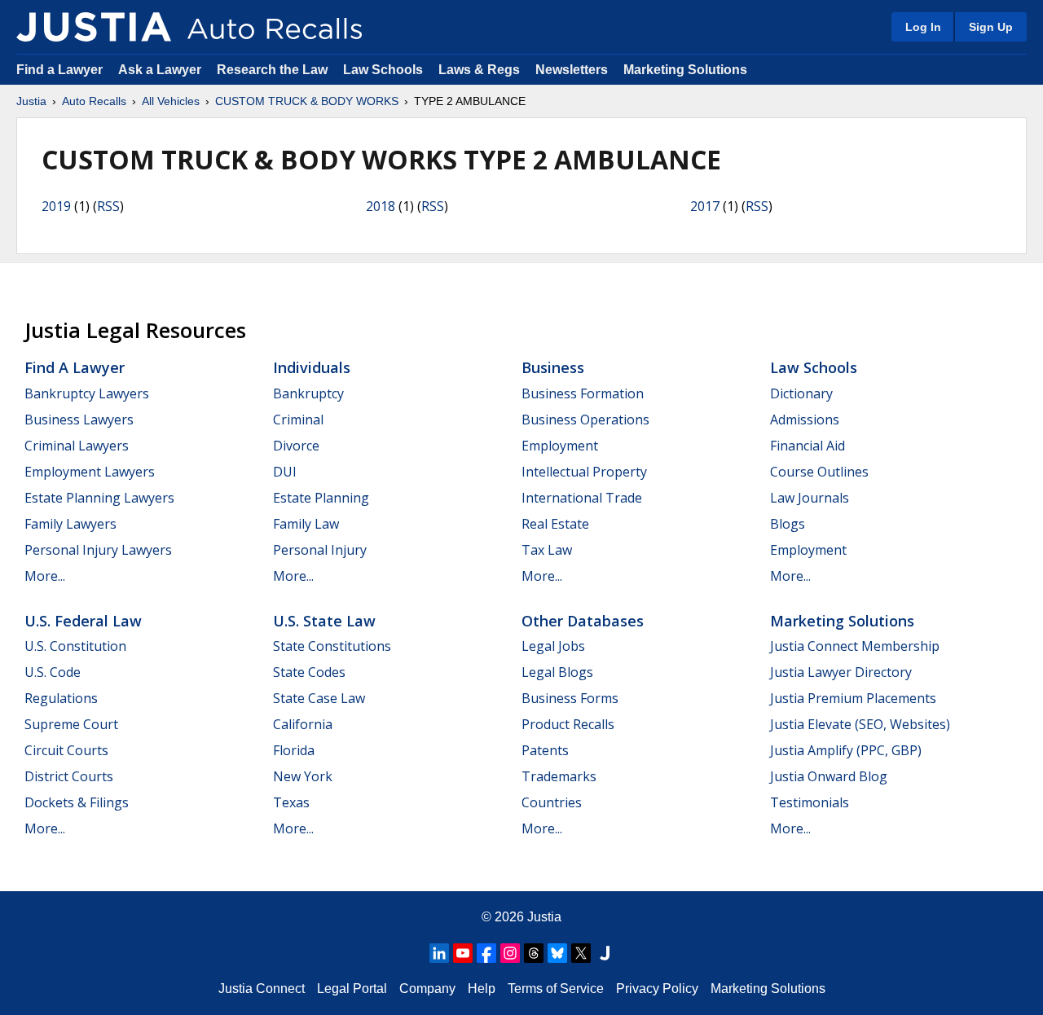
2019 (56, 206)
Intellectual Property (584, 472)
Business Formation (583, 393)
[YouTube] (463, 953)
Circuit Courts (66, 750)
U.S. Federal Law (83, 621)
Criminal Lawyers (76, 446)
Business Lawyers (79, 419)
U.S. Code (52, 672)
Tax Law (547, 550)
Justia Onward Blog (828, 776)
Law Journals (809, 498)
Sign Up (991, 26)
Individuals (311, 367)
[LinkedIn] (439, 953)
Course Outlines (819, 472)
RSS (108, 206)
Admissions (804, 419)
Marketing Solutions (685, 70)
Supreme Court (71, 724)
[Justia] (93, 27)
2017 (705, 206)
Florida (294, 750)
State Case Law (319, 698)
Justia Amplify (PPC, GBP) (846, 750)
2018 (380, 206)
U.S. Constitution (75, 646)
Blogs (787, 524)
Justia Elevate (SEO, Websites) (860, 724)
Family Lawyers (70, 524)
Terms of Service (556, 988)
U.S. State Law (324, 621)
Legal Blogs (557, 672)
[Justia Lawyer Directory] (604, 953)
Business (553, 367)
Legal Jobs (553, 646)
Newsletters (571, 70)
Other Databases (583, 621)
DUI (285, 472)
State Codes (309, 672)
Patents (545, 750)
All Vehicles (171, 101)
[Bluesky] (557, 953)
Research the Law (272, 70)
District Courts (68, 776)
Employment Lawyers (89, 472)
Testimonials (809, 802)
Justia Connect (261, 988)
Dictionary (801, 393)
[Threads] (534, 953)
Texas (291, 802)
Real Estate (555, 524)
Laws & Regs (479, 70)
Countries (552, 802)
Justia (31, 101)
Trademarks (559, 776)
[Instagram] (510, 953)
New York (302, 776)
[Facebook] (486, 953)
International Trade (582, 498)
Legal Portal (352, 988)
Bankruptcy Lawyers (86, 393)
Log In (923, 26)
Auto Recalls (94, 101)
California (302, 724)
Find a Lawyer (59, 70)
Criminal (298, 419)
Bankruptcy (308, 393)
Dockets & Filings (76, 802)
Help (481, 988)
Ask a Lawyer (161, 70)
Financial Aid (807, 446)
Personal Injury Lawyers (98, 550)
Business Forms (570, 698)
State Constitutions (332, 646)
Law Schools (383, 70)
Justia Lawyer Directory (841, 672)
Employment (560, 446)
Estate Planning (321, 498)
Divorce (296, 446)
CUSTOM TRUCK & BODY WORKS (306, 101)
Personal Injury (320, 550)
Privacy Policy (657, 988)
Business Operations (585, 419)
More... (44, 576)
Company (427, 988)
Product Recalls (568, 724)
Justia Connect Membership (855, 646)
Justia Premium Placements (853, 698)
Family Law (306, 524)
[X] (581, 953)
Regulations (61, 698)
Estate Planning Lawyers (99, 498)
